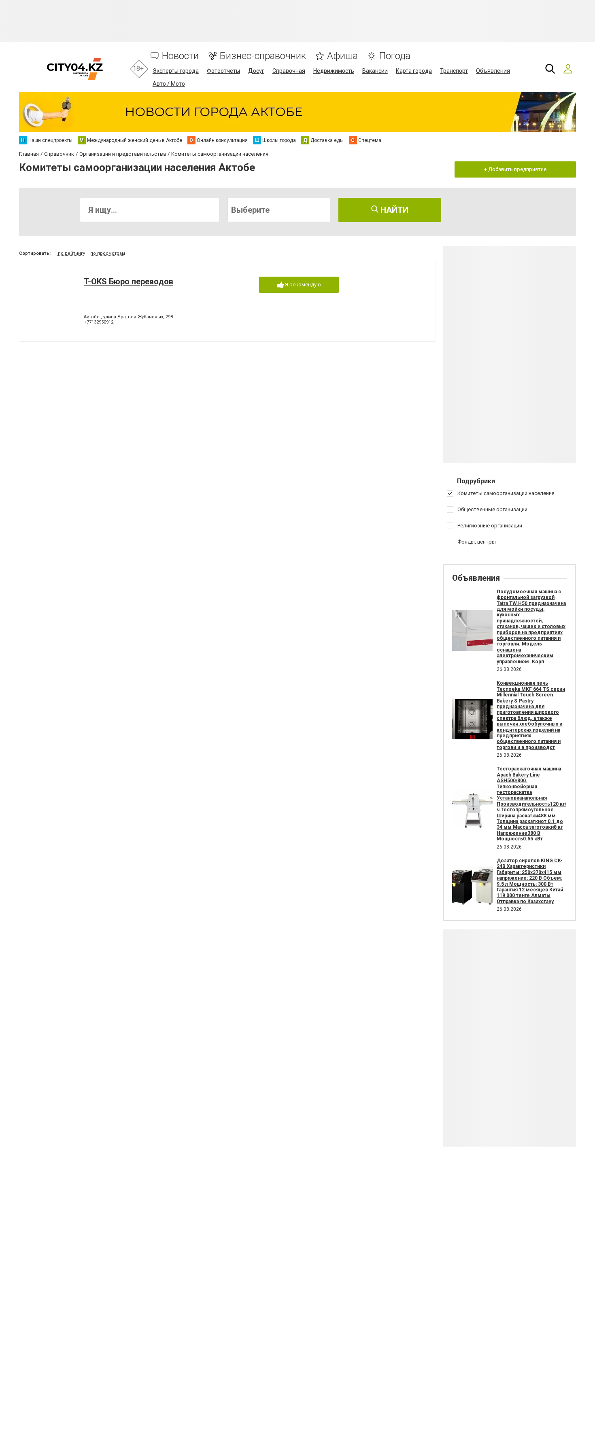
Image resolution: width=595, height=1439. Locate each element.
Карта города (414, 71)
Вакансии (375, 71)
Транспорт (454, 71)
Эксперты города (176, 71)
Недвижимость (333, 71)
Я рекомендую (302, 284)
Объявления (493, 71)
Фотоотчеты (223, 71)
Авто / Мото (169, 83)
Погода (394, 56)
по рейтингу (71, 253)
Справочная (288, 71)
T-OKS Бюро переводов (128, 281)
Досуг (256, 71)
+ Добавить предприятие (515, 169)
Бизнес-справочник (263, 56)
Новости (180, 56)
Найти (393, 210)
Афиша (342, 56)
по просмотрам (107, 253)
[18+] (74, 69)
